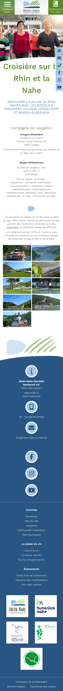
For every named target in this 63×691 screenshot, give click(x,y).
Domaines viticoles (31, 555)
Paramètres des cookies (43, 686)
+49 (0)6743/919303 (34, 417)
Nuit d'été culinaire (32, 584)
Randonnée (32, 516)
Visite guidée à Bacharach (31, 530)
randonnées (12, 227)
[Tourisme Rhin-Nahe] (31, 7)
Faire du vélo (31, 521)
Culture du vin (31, 550)
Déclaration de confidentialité (31, 681)
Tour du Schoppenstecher (31, 559)
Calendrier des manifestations (32, 580)
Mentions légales (16, 686)
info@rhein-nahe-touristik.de (31, 437)
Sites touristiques (31, 534)
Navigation (31, 525)
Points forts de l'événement (31, 575)
